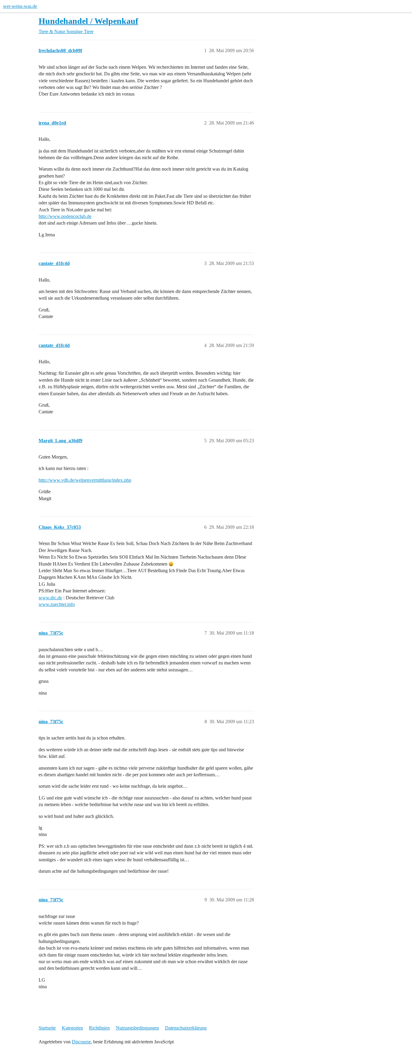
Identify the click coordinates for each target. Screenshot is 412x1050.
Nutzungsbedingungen (137, 1027)
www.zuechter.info (57, 604)
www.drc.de (50, 597)
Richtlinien (99, 1027)
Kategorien (72, 1027)
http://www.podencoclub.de (65, 216)
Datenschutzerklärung (186, 1027)
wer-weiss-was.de (20, 6)
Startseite (47, 1027)
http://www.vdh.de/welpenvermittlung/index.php (85, 480)
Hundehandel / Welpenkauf (88, 21)
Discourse (81, 1041)
